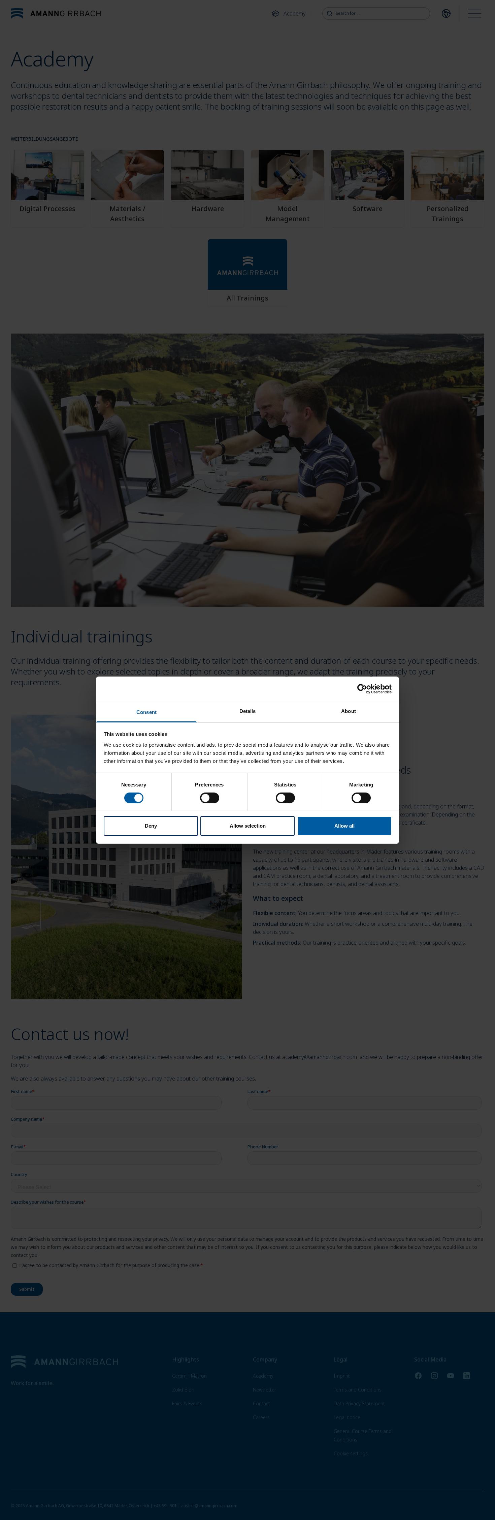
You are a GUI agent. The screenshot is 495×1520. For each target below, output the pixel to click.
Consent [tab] (146, 712)
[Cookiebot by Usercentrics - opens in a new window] (362, 689)
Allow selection (248, 826)
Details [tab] (247, 711)
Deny (151, 826)
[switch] (209, 798)
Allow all (344, 826)
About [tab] (348, 711)
